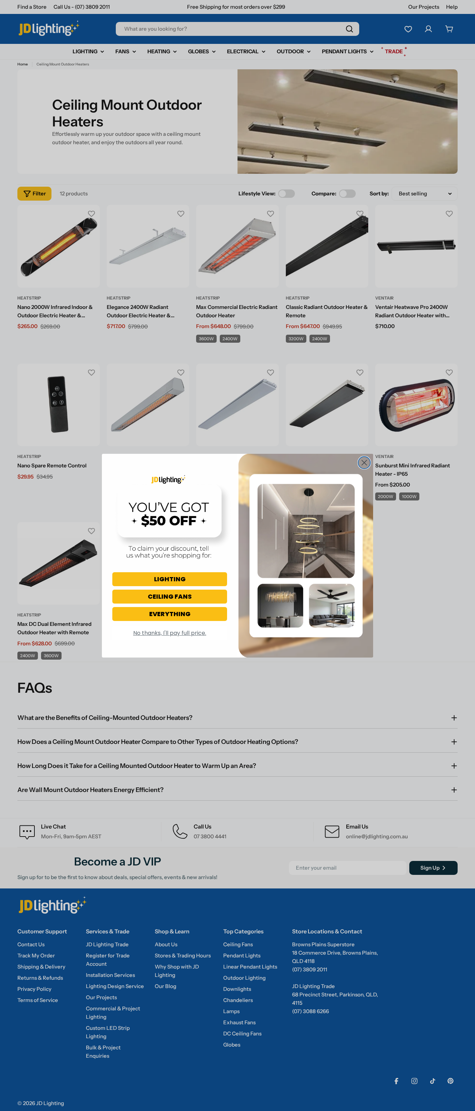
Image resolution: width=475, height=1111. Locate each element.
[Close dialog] (364, 463)
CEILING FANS (170, 596)
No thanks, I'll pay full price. (169, 633)
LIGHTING (170, 579)
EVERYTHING (170, 613)
